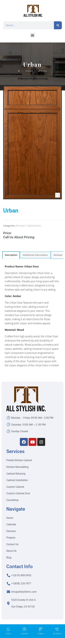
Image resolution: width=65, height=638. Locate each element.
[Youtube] (32, 442)
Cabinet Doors (34, 225)
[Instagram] (41, 442)
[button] (32, 35)
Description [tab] (11, 254)
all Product (20, 225)
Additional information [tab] (35, 254)
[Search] (58, 25)
